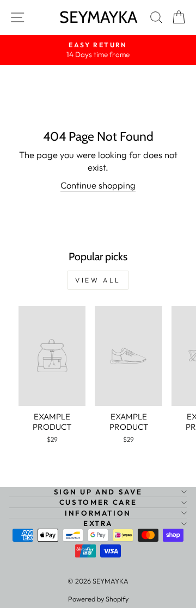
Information (98, 513)
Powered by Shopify (98, 598)
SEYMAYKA (98, 17)
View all (98, 280)
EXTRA (98, 523)
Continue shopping (98, 185)
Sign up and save (98, 491)
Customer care (98, 502)
